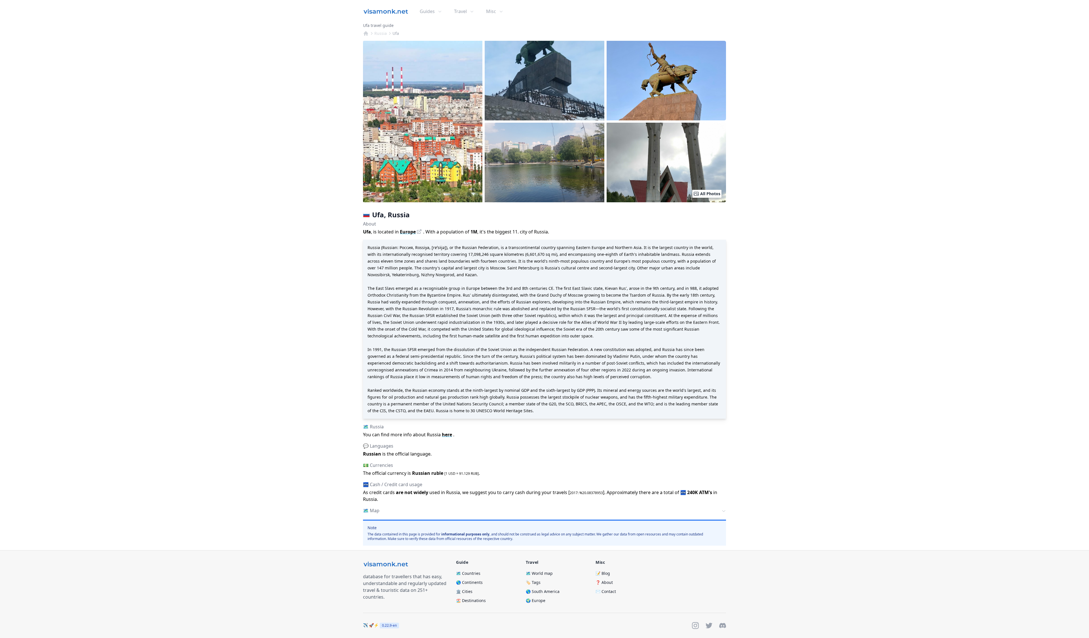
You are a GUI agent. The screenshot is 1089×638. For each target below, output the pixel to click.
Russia (380, 33)
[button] (544, 511)
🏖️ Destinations (471, 600)
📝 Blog (603, 573)
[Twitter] (709, 625)
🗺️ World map (539, 573)
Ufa (395, 33)
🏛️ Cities (464, 591)
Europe (408, 232)
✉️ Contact (606, 591)
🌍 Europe (535, 600)
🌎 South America (543, 591)
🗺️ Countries (468, 573)
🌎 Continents (469, 582)
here (447, 434)
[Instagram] (695, 625)
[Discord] (722, 625)
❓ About (604, 582)
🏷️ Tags (533, 582)
